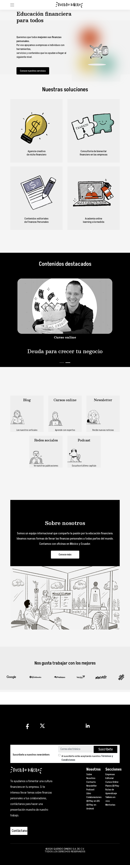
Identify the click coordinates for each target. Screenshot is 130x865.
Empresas (110, 774)
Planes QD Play (112, 786)
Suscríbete (105, 749)
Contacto (91, 782)
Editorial (109, 778)
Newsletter (91, 786)
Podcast (90, 789)
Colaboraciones (93, 797)
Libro (88, 793)
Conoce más (65, 554)
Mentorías (110, 805)
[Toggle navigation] (12, 5)
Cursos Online (111, 782)
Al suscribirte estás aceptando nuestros (87, 758)
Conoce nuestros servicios (33, 71)
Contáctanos (19, 830)
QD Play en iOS (93, 801)
